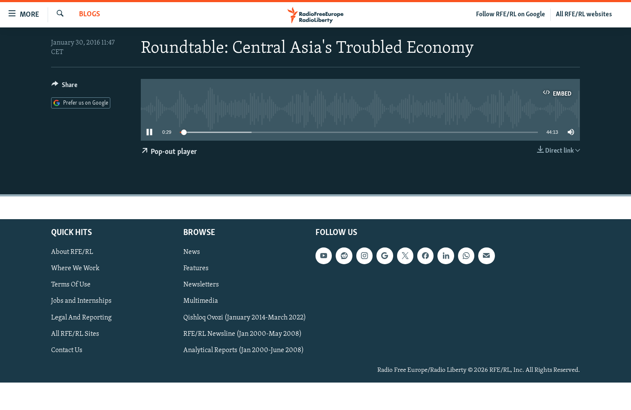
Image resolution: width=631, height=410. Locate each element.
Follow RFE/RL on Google (510, 14)
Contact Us (66, 350)
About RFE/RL (72, 252)
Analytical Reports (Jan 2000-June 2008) (243, 350)
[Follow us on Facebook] (425, 255)
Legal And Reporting (81, 317)
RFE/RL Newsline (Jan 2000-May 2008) (242, 333)
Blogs (89, 14)
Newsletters (201, 284)
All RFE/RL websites (584, 14)
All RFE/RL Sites (75, 333)
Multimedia (200, 301)
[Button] (64, 87)
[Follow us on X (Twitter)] (405, 255)
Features (196, 268)
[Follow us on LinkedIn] (445, 255)
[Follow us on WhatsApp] (466, 255)
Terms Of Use (71, 284)
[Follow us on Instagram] (364, 255)
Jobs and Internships (81, 301)
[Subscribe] (486, 255)
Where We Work (75, 268)
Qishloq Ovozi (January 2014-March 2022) (244, 317)
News (191, 252)
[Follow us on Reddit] (344, 255)
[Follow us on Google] (384, 255)
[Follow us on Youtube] (324, 255)
